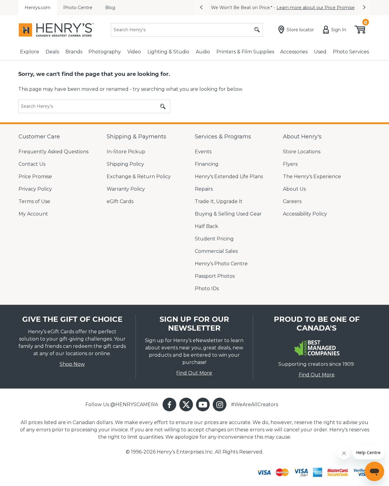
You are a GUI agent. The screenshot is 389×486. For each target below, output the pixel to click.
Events (203, 152)
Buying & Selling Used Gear (228, 214)
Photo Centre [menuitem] (77, 7)
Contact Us (32, 164)
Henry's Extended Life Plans (229, 176)
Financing (207, 164)
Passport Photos (215, 276)
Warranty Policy (126, 189)
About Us (294, 189)
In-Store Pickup (126, 152)
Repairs (204, 189)
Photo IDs (207, 288)
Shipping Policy (125, 164)
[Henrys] (56, 30)
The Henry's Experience (312, 176)
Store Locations (301, 152)
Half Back (206, 226)
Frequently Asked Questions (53, 152)
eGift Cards (120, 201)
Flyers (290, 164)
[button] (201, 7)
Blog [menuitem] (110, 7)
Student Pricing (214, 239)
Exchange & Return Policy (139, 176)
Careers (292, 201)
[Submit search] (257, 30)
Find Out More (194, 373)
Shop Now (72, 364)
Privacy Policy (35, 189)
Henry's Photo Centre (221, 264)
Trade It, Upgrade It (219, 201)
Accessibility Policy (305, 214)
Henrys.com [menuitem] (37, 7)
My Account (33, 214)
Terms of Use (34, 201)
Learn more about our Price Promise (316, 7)
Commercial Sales (216, 251)
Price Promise (35, 176)
